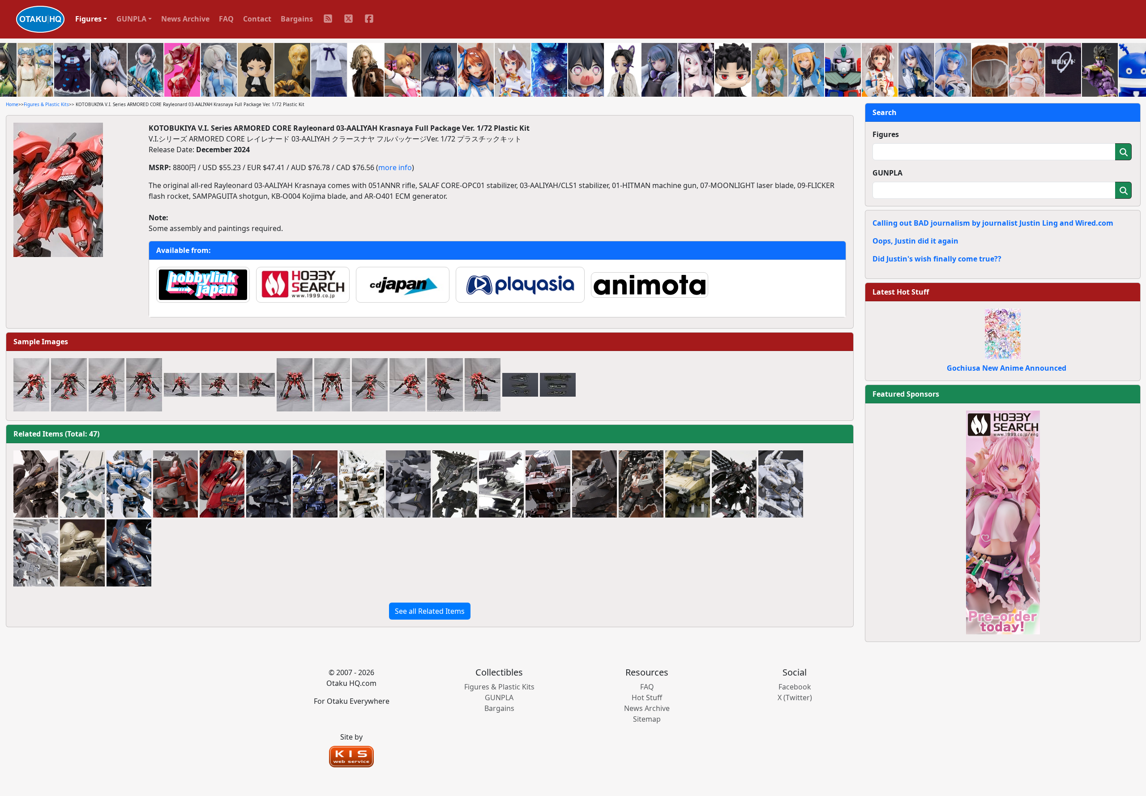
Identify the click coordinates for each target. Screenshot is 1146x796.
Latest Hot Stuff (900, 292)
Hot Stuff (647, 697)
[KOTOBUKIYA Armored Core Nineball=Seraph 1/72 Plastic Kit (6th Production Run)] (222, 484)
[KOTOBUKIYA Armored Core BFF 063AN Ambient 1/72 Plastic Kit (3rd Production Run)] (408, 484)
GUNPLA (887, 173)
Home (12, 104)
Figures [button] (88, 19)
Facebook (794, 687)
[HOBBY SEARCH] (1003, 521)
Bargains (297, 19)
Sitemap (647, 719)
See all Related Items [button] (430, 611)
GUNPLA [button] (131, 19)
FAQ (226, 19)
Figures (885, 134)
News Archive (185, 19)
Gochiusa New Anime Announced (1006, 368)
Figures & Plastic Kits (46, 104)
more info (395, 167)
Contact (257, 19)
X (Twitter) (795, 697)
